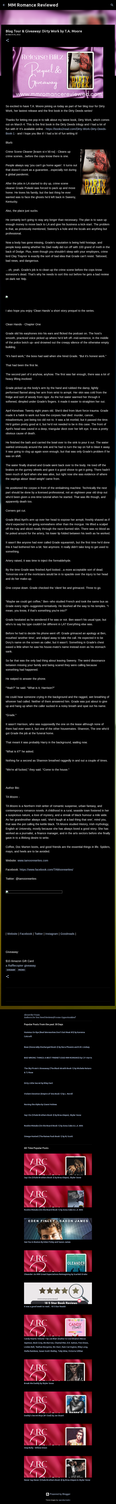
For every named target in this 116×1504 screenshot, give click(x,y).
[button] (7, 40)
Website (12, 933)
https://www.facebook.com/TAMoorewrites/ (46, 869)
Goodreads (67, 933)
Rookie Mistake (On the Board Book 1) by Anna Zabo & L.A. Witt (53, 1126)
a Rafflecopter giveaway (21, 965)
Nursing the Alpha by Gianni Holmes (40, 1104)
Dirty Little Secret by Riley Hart (38, 1083)
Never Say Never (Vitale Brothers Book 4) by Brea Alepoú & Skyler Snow (57, 1480)
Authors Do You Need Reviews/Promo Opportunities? (50, 1017)
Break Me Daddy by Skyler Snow (39, 1383)
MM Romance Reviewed (33, 4)
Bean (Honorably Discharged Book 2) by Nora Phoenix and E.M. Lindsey (57, 1047)
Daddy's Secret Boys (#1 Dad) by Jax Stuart (44, 1415)
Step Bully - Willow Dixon (35, 1448)
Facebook (26, 933)
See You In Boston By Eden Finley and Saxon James (47, 1242)
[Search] (112, 5)
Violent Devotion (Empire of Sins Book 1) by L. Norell (48, 1094)
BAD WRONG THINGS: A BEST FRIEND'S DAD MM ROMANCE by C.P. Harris (58, 1058)
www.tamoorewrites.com (33, 860)
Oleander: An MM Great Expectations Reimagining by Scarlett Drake (55, 1274)
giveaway (11, 970)
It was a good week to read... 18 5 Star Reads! (45, 1306)
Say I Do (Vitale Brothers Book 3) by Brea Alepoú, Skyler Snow (52, 1115)
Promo (21, 970)
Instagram (51, 933)
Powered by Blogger (59, 1494)
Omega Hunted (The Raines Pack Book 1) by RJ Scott (48, 1136)
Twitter (39, 933)
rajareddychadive (64, 1500)
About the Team (32, 1015)
